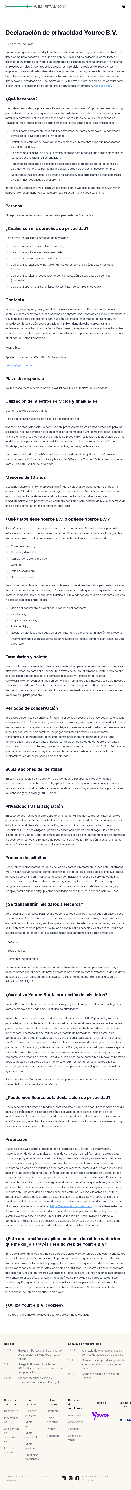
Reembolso (11, 1411)
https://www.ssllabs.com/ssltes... (71, 1206)
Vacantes (53, 1435)
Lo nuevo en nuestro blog (84, 1343)
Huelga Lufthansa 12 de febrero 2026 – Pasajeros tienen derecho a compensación (40, 1368)
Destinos (73, 1429)
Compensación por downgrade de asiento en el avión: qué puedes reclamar (103, 1364)
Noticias (9, 1343)
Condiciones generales (95, 1476)
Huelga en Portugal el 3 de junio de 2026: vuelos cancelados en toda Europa (40, 1354)
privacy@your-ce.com (19, 365)
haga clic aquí (102, 85)
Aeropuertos (76, 1422)
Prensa (51, 1429)
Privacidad (88, 1480)
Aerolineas (74, 1415)
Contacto (53, 1411)
